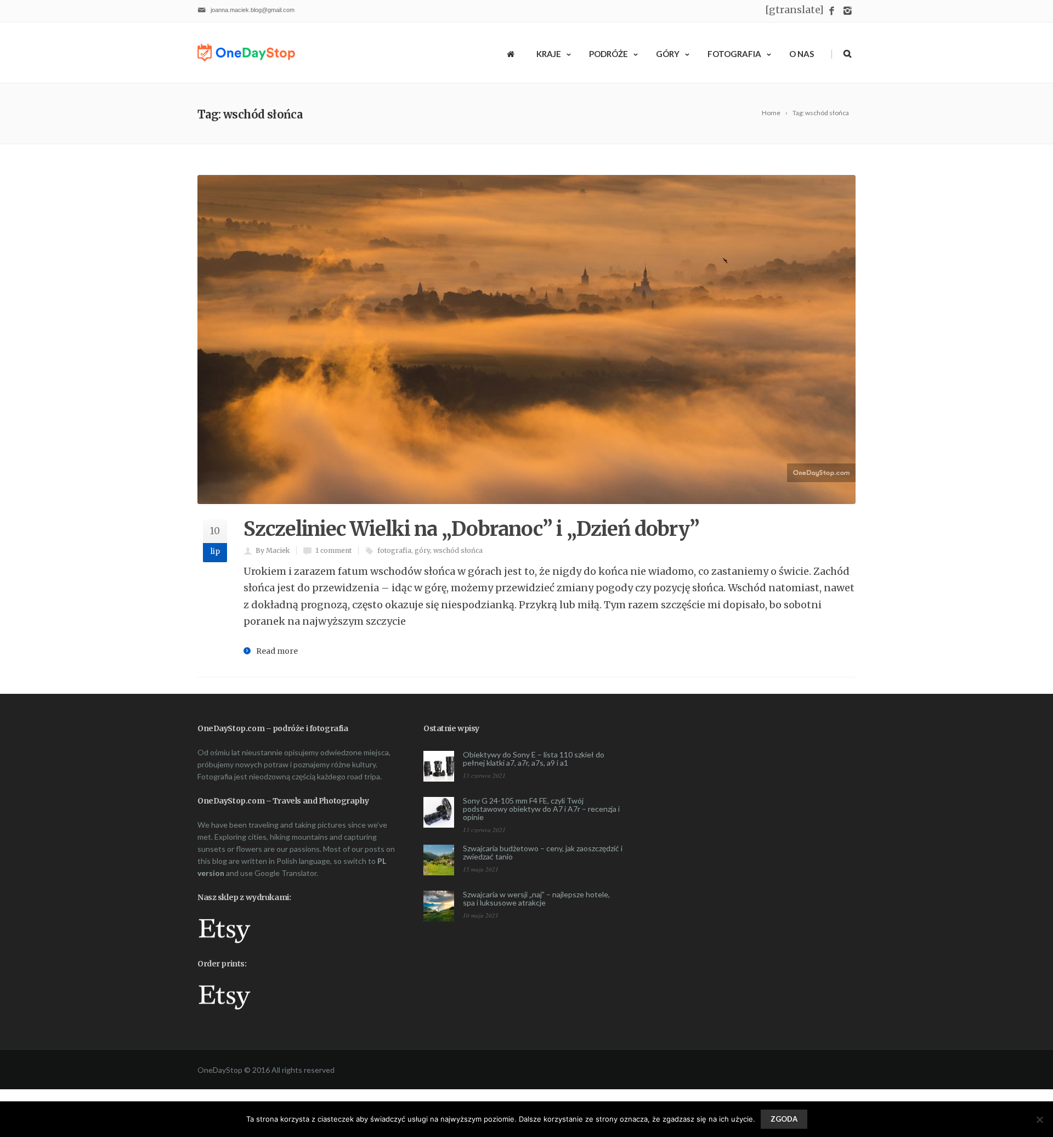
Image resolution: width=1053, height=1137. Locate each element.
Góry (668, 54)
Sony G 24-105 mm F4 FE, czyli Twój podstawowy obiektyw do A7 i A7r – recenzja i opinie (541, 809)
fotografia (394, 550)
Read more (277, 651)
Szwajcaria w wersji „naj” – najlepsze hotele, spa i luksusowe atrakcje (536, 898)
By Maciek (273, 550)
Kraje (548, 54)
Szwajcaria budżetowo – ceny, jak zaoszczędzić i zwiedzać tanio (542, 852)
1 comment (333, 550)
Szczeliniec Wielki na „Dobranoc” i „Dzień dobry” (471, 529)
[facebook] (832, 11)
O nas (801, 54)
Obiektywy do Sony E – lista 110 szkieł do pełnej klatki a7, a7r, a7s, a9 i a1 (533, 758)
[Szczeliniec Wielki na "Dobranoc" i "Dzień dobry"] (526, 339)
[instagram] (848, 11)
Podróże (608, 54)
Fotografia (734, 54)
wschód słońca (458, 550)
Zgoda (784, 1119)
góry (422, 550)
